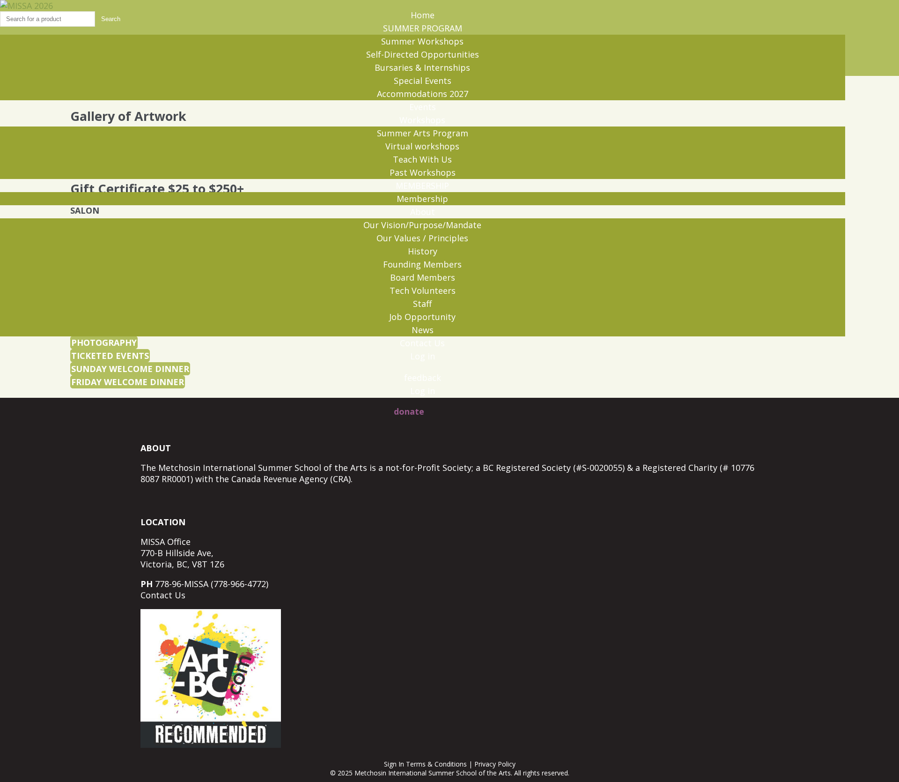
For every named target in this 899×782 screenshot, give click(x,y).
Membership (422, 198)
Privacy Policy (495, 764)
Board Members (422, 277)
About (422, 211)
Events (422, 106)
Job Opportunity (422, 316)
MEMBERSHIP (422, 185)
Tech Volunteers (423, 290)
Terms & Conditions (436, 764)
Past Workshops (423, 172)
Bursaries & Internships (422, 67)
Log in (422, 356)
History (422, 251)
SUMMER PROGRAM (422, 28)
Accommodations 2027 (422, 93)
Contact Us (422, 343)
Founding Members (422, 264)
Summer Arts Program (422, 133)
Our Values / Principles (422, 238)
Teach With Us (422, 159)
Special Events (422, 80)
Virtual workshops (422, 146)
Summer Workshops (422, 41)
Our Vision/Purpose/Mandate (422, 225)
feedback (422, 377)
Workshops (422, 120)
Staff (422, 303)
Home (423, 15)
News (423, 329)
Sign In (394, 764)
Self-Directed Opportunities (422, 54)
